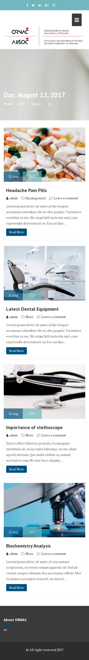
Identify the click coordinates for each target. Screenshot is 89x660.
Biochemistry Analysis (28, 546)
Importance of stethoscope (34, 427)
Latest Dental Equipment (32, 309)
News (29, 317)
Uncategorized (36, 198)
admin (13, 198)
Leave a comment (66, 198)
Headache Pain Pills (26, 190)
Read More (16, 232)
